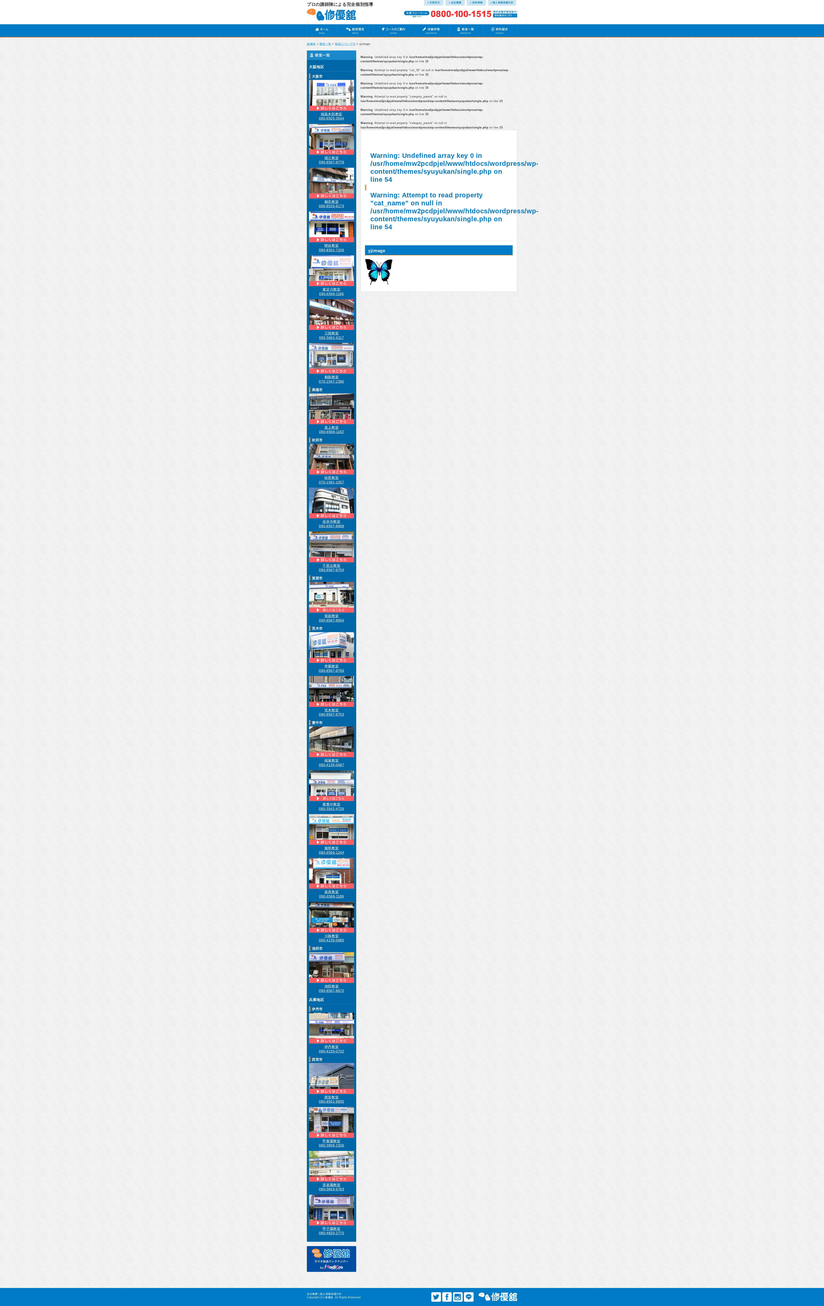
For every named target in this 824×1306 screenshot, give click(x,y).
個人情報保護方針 (331, 1294)
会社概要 (312, 1294)
